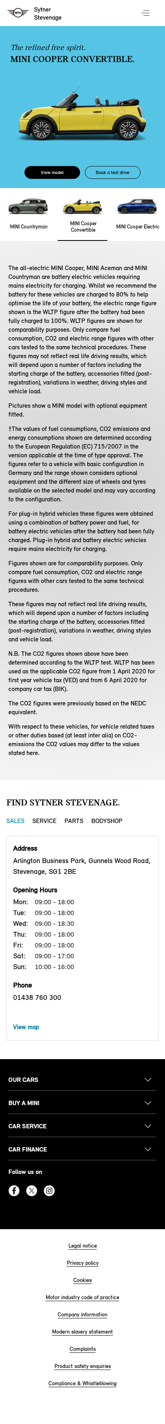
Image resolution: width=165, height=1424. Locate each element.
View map (26, 1027)
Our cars (23, 1080)
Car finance (27, 1149)
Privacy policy (83, 1263)
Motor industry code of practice (82, 1297)
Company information (82, 1314)
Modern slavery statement (82, 1331)
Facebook (14, 1191)
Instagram (49, 1191)
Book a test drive (112, 172)
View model (52, 172)
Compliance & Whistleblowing (82, 1383)
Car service (27, 1126)
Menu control (146, 13)
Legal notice (82, 1245)
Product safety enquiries (82, 1366)
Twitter (31, 1191)
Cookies (82, 1280)
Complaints (83, 1349)
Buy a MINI (23, 1103)
